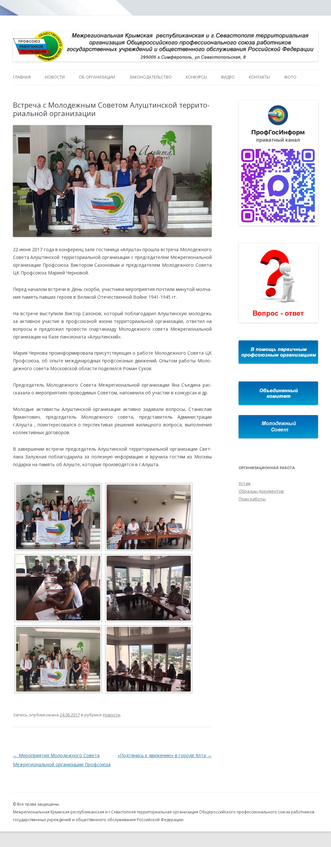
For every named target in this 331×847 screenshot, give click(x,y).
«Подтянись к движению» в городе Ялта (165, 755)
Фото (290, 77)
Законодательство (150, 77)
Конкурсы (196, 77)
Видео (228, 77)
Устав (245, 483)
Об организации (97, 77)
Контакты (259, 77)
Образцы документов (261, 491)
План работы (252, 499)
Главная (22, 77)
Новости (55, 77)
